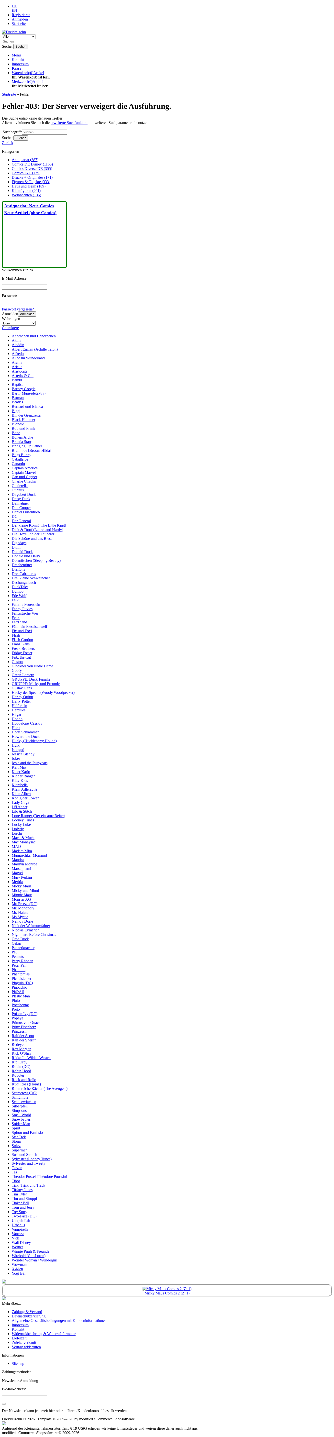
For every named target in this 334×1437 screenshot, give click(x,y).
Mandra (18, 860)
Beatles (17, 402)
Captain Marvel (24, 472)
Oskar (16, 943)
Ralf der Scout (23, 1036)
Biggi (16, 411)
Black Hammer (23, 420)
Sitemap (18, 1363)
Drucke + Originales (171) (32, 177)
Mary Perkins (22, 877)
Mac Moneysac (23, 842)
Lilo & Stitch (22, 811)
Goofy (17, 670)
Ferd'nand (19, 622)
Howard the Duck (26, 736)
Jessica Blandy (23, 754)
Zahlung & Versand (27, 1312)
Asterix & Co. (22, 376)
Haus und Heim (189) (28, 186)
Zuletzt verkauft (24, 1342)
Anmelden (27, 314)
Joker (16, 758)
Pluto (16, 1000)
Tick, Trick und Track (28, 1185)
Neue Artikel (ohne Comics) (30, 212)
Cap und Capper (24, 477)
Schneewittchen (24, 1102)
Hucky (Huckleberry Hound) (34, 741)
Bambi (17, 380)
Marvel (17, 873)
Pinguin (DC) (22, 983)
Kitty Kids (20, 780)
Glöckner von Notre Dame (32, 666)
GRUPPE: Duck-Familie (31, 679)
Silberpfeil (20, 1106)
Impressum (20, 64)
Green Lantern (23, 675)
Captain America (25, 468)
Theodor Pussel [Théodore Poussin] (39, 1176)
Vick (15, 1238)
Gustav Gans (22, 688)
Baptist (17, 384)
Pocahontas (20, 1005)
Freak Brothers (23, 648)
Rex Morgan (21, 1049)
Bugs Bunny (21, 455)
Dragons (18, 569)
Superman (19, 1150)
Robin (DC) (21, 1066)
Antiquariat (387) (25, 160)
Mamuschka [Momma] (29, 855)
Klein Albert (21, 794)
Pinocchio (19, 987)
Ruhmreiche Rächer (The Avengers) (39, 1088)
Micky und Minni (25, 890)
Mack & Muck (23, 838)
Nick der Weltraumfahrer (31, 926)
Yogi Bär (19, 1273)
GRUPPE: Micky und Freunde (36, 684)
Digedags (19, 543)
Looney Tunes (23, 820)
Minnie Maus (22, 895)
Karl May (19, 767)
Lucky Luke (21, 824)
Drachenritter (22, 565)
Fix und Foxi (22, 631)
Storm (16, 1141)
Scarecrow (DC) (24, 1093)
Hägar (16, 714)
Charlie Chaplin (24, 481)
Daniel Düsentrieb (26, 512)
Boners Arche (22, 437)
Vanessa (18, 1234)
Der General (21, 521)
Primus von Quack (26, 1022)
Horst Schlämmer (25, 732)
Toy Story (19, 1212)
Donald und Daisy (26, 556)
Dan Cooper (21, 508)
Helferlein (19, 706)
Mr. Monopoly (23, 908)
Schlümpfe (20, 1097)
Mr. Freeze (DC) (24, 904)
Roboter (18, 1075)
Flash (16, 635)
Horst (16, 728)
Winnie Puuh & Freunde (30, 1251)
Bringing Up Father (27, 446)
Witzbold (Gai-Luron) (28, 1256)
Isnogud (18, 750)
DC (14, 516)
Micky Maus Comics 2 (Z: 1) (167, 1293)
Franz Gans (21, 644)
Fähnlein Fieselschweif (29, 626)
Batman (18, 398)
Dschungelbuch (24, 582)
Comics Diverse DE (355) (32, 168)
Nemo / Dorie (22, 921)
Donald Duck (22, 552)
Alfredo (18, 354)
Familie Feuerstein (26, 604)
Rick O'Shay (22, 1053)
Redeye (17, 1044)
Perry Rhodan (22, 961)
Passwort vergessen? (18, 309)
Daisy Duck (21, 499)
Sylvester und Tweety (28, 1163)
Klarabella (20, 785)
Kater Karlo (21, 772)
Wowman (19, 1264)
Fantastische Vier (25, 613)
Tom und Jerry (23, 1207)
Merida (17, 882)
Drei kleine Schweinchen (31, 578)
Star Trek (19, 1137)
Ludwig (18, 829)
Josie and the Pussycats (29, 763)
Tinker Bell (20, 1203)
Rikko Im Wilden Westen (31, 1058)
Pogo (16, 1009)
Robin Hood (21, 1071)
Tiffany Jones (22, 1190)
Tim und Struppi (24, 1198)
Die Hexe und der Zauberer (33, 534)
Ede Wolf (19, 596)
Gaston (17, 662)
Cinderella (20, 486)
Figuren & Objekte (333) (31, 182)
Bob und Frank (23, 428)
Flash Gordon (22, 640)
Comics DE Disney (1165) (32, 164)
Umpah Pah (21, 1220)
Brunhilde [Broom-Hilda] (31, 450)
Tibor (16, 1181)
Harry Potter (21, 701)
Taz (14, 1172)
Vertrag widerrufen (26, 1347)
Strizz (16, 1146)
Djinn (16, 547)
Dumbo (17, 591)
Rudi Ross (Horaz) (26, 1084)
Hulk (16, 745)
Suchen (20, 46)
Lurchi (17, 833)
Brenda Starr (21, 442)
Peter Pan (19, 965)
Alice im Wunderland (28, 358)
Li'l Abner (19, 807)
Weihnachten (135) (26, 195)
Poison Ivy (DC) (24, 1014)
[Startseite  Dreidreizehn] (14, 32)
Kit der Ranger (23, 776)
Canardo (18, 464)
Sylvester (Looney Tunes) (32, 1159)
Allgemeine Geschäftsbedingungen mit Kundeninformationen (59, 1320)
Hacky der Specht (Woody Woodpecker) (43, 692)
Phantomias (21, 974)
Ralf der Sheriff (24, 1040)
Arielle (17, 367)
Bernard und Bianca (27, 406)
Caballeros (20, 459)
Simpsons (19, 1110)
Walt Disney (21, 1242)
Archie (17, 362)
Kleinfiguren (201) (26, 190)
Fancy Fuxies (22, 609)
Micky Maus (21, 886)
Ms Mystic (20, 917)
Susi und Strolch (24, 1154)
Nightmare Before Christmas (34, 934)
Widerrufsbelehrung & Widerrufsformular (44, 1334)
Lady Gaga (20, 802)
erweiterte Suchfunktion (69, 123)
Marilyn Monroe (24, 864)
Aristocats (19, 371)
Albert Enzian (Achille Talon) (35, 349)
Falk (15, 600)
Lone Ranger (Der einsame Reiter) (38, 816)
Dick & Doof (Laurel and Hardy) (37, 530)
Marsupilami (21, 868)
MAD (16, 846)
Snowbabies (21, 1119)
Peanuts (18, 956)
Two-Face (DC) (24, 1216)
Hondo (17, 719)
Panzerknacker (23, 948)
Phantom (18, 970)
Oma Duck (20, 939)
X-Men (17, 1269)
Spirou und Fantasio (27, 1132)
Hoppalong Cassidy (27, 723)
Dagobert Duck (24, 494)
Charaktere (10, 328)
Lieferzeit (19, 1338)
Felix (16, 618)
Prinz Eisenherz (24, 1027)
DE (14, 6)
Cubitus (18, 490)
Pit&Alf (18, 992)
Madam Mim (22, 851)
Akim (16, 340)
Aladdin (18, 345)
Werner (17, 1247)
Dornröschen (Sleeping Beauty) (36, 560)
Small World (21, 1115)
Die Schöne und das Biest (32, 538)
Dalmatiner (20, 503)
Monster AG (21, 899)
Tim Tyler (19, 1194)
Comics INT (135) (26, 173)
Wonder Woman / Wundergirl (34, 1260)
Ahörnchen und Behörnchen (34, 336)
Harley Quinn (22, 697)
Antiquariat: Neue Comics (29, 205)
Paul (15, 952)
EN (14, 10)
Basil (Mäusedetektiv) (28, 393)
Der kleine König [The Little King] (39, 525)
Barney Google (23, 389)
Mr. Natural (21, 912)
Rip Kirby (19, 1062)
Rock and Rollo (24, 1080)
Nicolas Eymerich (25, 930)
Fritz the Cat (21, 657)
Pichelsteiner (21, 978)
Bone (16, 433)
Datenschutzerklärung (28, 1316)
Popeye (17, 1018)
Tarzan (17, 1168)
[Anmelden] (4, 1403)
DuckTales (20, 587)
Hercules (18, 710)
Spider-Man (21, 1124)
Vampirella (20, 1229)
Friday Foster (22, 653)
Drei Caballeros (24, 574)
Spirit (16, 1128)
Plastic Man (21, 996)
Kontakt (18, 59)
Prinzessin (19, 1031)
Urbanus (18, 1225)
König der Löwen (25, 798)
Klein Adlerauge (24, 789)
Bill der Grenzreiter (27, 415)
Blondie (18, 424)
